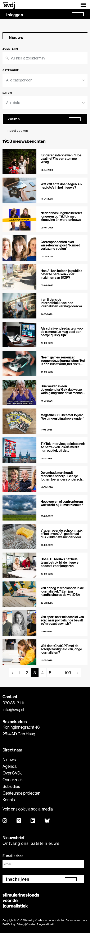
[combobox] (42, 80)
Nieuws (9, 759)
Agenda (10, 766)
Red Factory (9, 924)
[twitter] (19, 820)
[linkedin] (33, 820)
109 (68, 672)
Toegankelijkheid (45, 924)
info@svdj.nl (13, 709)
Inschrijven (18, 879)
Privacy (21, 924)
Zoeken (14, 119)
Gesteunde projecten (21, 793)
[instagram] (5, 820)
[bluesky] (47, 820)
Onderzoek (13, 779)
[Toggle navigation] (83, 4)
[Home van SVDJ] (9, 5)
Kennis (9, 799)
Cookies (30, 924)
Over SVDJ (12, 773)
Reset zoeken (18, 131)
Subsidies (11, 786)
